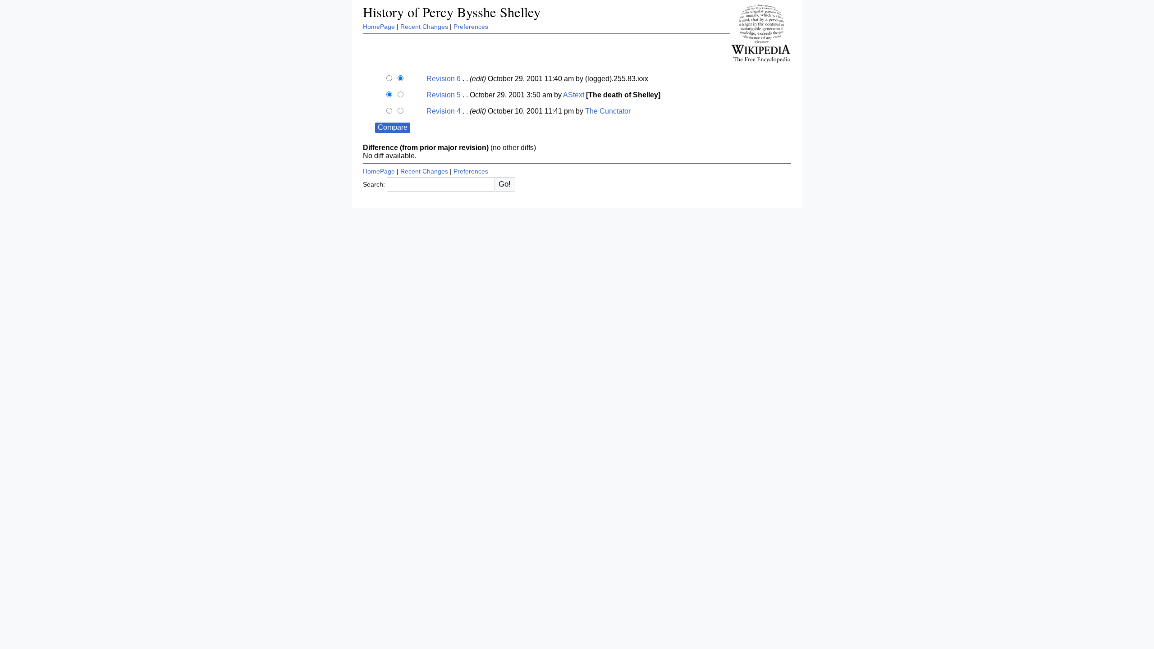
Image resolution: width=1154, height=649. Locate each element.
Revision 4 (443, 111)
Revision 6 (443, 78)
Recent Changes (424, 26)
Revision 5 (443, 95)
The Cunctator (608, 111)
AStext (573, 95)
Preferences (470, 26)
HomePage (379, 26)
